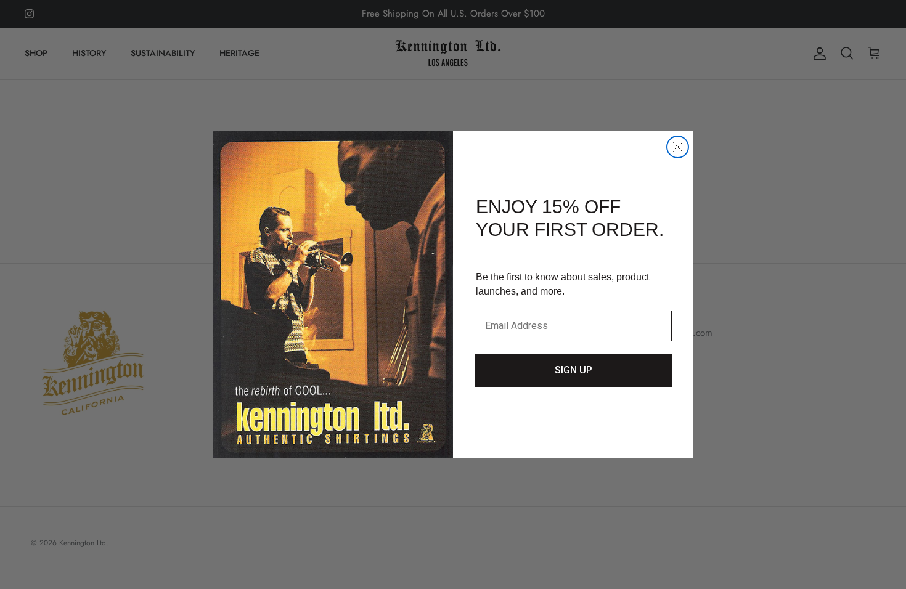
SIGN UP (573, 370)
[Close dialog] (677, 147)
